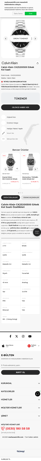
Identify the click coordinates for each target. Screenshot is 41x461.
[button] (18, 192)
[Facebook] (10, 336)
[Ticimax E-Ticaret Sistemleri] (21, 451)
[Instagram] (23, 336)
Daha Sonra (18, 13)
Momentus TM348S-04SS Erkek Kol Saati (30, 178)
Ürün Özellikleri (10, 197)
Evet (30, 13)
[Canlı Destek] (37, 393)
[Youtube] (29, 336)
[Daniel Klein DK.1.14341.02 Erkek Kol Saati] (10, 162)
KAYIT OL (20, 372)
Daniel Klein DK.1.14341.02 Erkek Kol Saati (10, 178)
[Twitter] (16, 336)
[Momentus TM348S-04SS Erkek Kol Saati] (30, 162)
